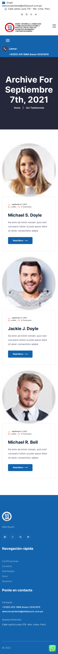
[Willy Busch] (23, 27)
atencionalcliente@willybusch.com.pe (22, 5)
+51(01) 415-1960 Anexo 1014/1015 (21, 607)
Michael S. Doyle (25, 215)
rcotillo (13, 207)
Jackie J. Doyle (23, 328)
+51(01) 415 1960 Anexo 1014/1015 (29, 54)
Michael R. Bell (23, 442)
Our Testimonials (35, 107)
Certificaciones (10, 561)
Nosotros (7, 581)
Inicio (5, 576)
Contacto (7, 566)
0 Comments (26, 207)
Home (17, 107)
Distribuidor (8, 571)
